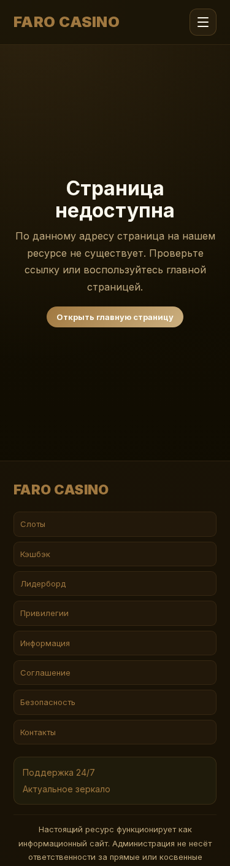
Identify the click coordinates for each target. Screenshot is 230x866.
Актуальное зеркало (66, 789)
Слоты (32, 524)
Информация (45, 643)
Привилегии (44, 613)
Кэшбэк (35, 554)
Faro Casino (66, 22)
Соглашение (45, 672)
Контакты (38, 732)
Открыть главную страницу (115, 317)
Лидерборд (43, 583)
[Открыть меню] (203, 22)
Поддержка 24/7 (59, 772)
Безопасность (47, 702)
